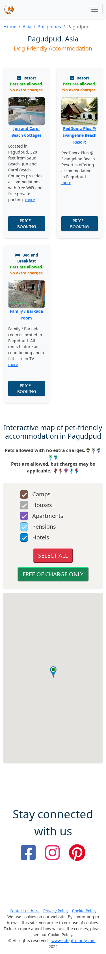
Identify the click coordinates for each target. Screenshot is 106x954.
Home (9, 27)
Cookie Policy (84, 910)
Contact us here (25, 910)
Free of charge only (53, 574)
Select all (53, 555)
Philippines (49, 27)
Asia (27, 27)
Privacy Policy (55, 910)
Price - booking (26, 223)
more (30, 199)
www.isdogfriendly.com (73, 940)
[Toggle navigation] (95, 9)
